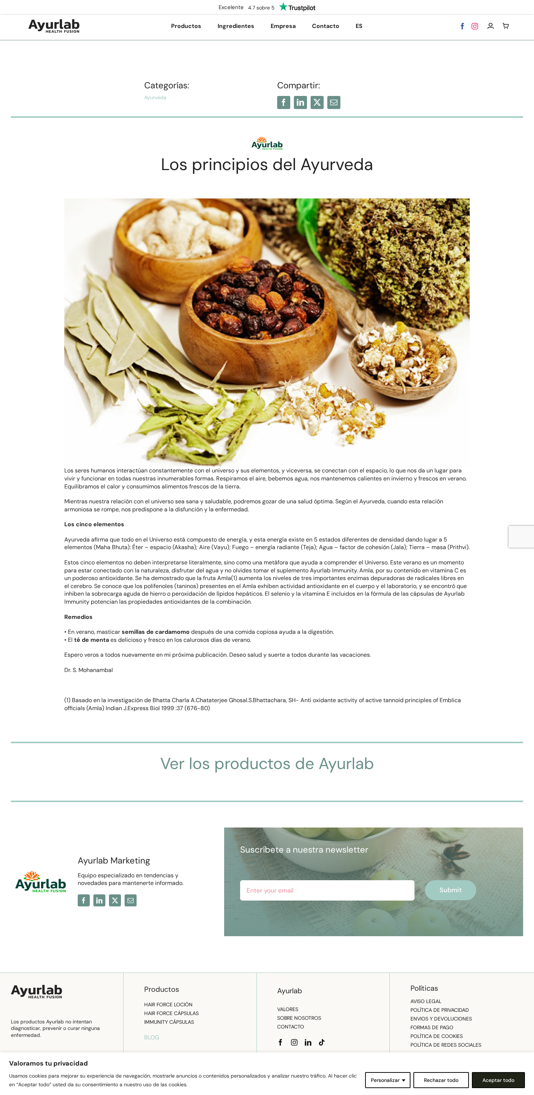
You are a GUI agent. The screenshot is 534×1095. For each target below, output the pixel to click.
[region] (267, 1073)
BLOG (151, 1037)
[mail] (333, 102)
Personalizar (385, 1080)
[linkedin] (300, 102)
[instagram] (475, 26)
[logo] (54, 22)
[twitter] (317, 102)
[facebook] (462, 26)
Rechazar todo (441, 1080)
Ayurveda (155, 97)
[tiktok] (322, 1042)
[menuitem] (359, 26)
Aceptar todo (498, 1080)
